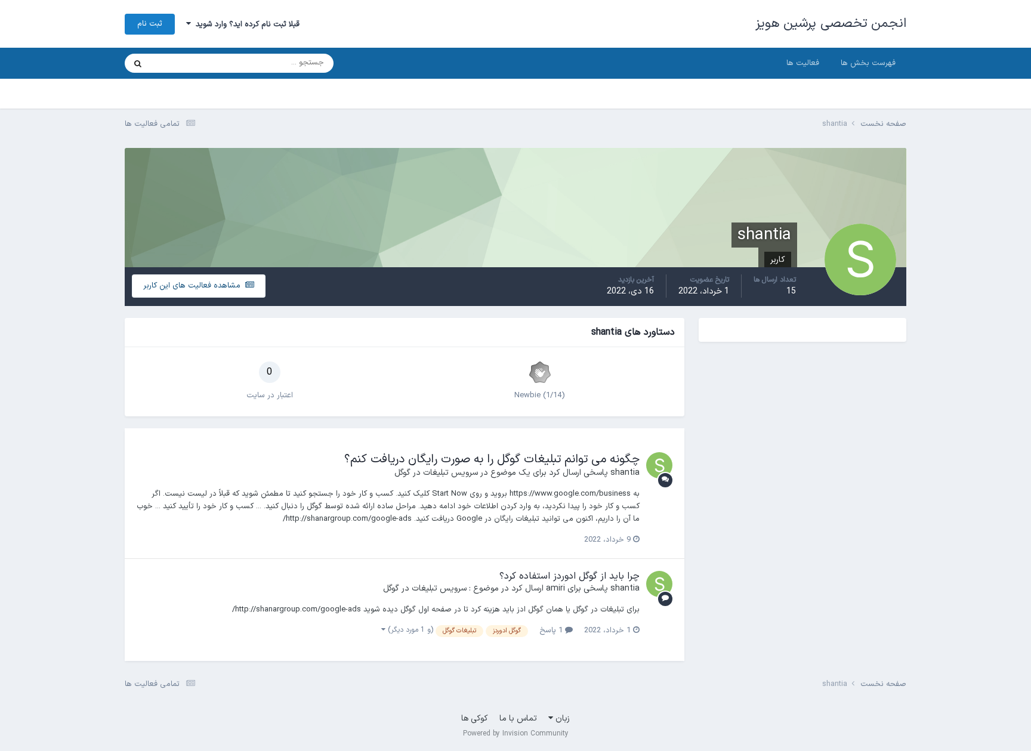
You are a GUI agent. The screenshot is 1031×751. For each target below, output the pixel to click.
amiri (555, 588)
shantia (625, 472)
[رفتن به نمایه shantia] (659, 465)
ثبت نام (149, 24)
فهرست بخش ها (868, 63)
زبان (561, 718)
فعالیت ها (802, 63)
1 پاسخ (552, 630)
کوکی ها (474, 718)
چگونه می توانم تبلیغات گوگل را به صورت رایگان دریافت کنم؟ (492, 459)
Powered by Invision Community (516, 733)
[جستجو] (138, 63)
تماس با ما (518, 718)
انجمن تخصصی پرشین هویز (831, 23)
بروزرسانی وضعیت (193, 63)
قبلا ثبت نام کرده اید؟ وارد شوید (245, 24)
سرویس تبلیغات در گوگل (436, 472)
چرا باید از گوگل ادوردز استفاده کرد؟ (569, 576)
